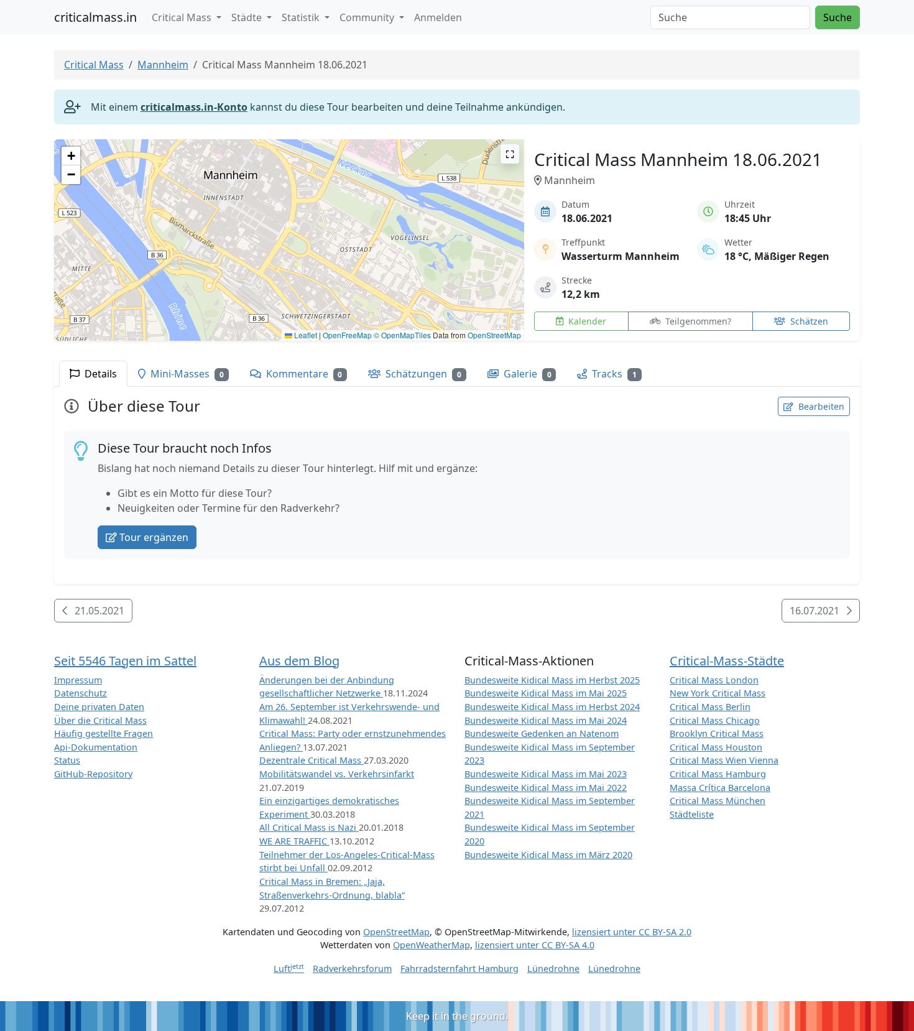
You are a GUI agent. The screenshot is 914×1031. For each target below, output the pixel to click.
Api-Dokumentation (95, 747)
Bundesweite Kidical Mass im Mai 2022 (545, 787)
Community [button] (368, 17)
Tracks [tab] (613, 374)
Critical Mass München (717, 801)
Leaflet (304, 335)
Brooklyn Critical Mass (717, 733)
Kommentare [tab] (303, 374)
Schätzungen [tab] (422, 374)
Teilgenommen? (697, 321)
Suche (837, 17)
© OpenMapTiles (402, 335)
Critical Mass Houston (716, 747)
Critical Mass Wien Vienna (724, 760)
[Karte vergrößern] (510, 154)
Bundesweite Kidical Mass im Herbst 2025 (552, 680)
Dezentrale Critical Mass (311, 760)
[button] (289, 228)
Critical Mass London (714, 680)
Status (67, 760)
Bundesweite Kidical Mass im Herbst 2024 (552, 707)
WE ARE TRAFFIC (294, 841)
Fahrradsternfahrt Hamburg (459, 968)
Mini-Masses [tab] (186, 374)
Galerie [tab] (526, 374)
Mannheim (162, 65)
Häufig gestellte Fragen (103, 733)
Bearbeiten (820, 406)
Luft (289, 968)
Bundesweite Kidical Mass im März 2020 (548, 855)
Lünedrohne (553, 968)
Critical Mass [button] (183, 17)
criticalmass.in (95, 17)
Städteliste (692, 814)
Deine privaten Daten (99, 707)
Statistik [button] (302, 17)
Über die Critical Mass (100, 720)
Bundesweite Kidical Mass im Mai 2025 (545, 693)
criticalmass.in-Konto (194, 107)
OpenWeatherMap (431, 945)
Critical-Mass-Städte (727, 660)
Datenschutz (80, 693)
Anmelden (438, 17)
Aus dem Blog (299, 660)
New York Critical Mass (717, 693)
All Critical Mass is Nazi (309, 827)
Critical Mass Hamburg (718, 774)
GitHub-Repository (93, 774)
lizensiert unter (631, 932)
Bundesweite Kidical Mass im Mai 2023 (545, 774)
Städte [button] (247, 17)
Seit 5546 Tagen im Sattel (125, 660)
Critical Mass (94, 65)
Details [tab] (99, 374)
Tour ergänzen (153, 537)
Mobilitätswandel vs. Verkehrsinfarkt (336, 774)
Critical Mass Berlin (710, 707)
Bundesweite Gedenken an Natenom (541, 733)
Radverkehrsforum (352, 968)
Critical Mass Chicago (715, 720)
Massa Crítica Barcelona (720, 787)
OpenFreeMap (347, 335)
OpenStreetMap (494, 335)
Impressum (78, 680)
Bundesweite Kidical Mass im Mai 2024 (545, 720)
